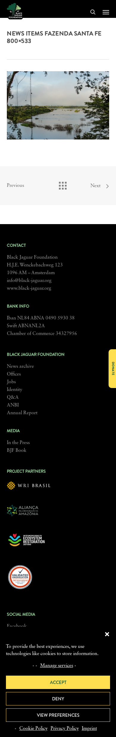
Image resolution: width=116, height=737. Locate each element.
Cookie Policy (33, 728)
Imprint (89, 728)
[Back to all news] (62, 184)
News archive (20, 366)
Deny (58, 699)
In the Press (18, 442)
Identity (14, 389)
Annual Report (22, 413)
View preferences (58, 715)
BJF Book (16, 450)
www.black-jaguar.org (29, 288)
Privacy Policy (65, 728)
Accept (58, 682)
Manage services (56, 665)
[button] (107, 634)
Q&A (13, 397)
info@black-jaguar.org (29, 280)
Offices (14, 374)
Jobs (11, 382)
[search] (92, 12)
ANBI (13, 405)
